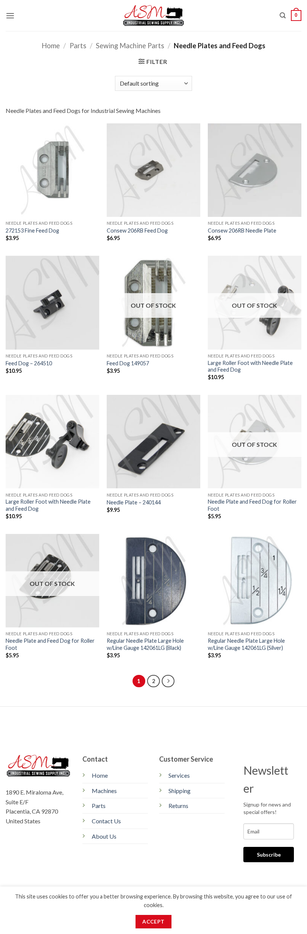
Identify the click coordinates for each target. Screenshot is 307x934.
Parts (78, 46)
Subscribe (269, 854)
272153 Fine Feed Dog (32, 230)
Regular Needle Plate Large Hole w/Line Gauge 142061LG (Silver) (246, 644)
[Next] (168, 681)
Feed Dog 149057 (128, 363)
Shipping (179, 790)
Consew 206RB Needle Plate (242, 230)
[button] (10, 15)
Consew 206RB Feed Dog (137, 230)
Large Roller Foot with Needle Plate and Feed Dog (250, 366)
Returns (178, 805)
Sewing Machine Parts (130, 46)
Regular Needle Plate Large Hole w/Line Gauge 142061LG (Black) (145, 644)
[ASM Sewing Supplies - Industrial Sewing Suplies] (153, 15)
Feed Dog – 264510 (29, 363)
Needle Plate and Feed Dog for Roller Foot (252, 505)
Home (51, 46)
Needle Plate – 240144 (134, 502)
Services (179, 775)
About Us (104, 836)
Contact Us (106, 820)
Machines (104, 790)
